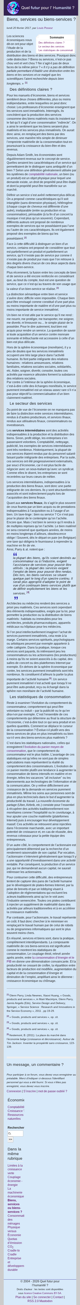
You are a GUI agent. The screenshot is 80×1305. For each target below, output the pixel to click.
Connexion (14, 1091)
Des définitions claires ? (51, 42)
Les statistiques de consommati (56, 50)
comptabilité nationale (43, 174)
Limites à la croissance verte (15, 1169)
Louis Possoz (45, 27)
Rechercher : (15, 1127)
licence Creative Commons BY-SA (42, 1293)
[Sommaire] (8, 89)
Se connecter (42, 1297)
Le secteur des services (51, 46)
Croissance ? (16, 1110)
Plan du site (23, 1297)
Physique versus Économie (14, 1231)
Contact (58, 1297)
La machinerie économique (16, 1192)
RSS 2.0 (33, 1301)
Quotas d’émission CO (15, 1242)
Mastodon (45, 1301)
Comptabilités (17, 1107)
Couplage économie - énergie (15, 1180)
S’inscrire (29, 1091)
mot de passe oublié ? (52, 1091)
